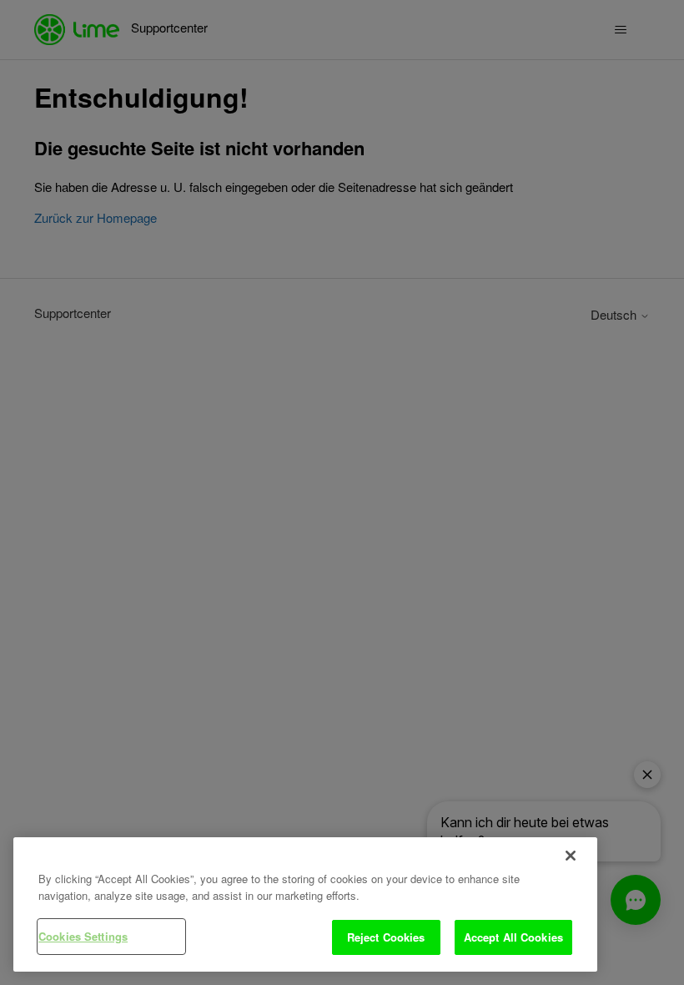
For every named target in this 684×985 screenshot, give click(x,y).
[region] (305, 904)
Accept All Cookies (513, 937)
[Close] (570, 855)
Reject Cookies (386, 937)
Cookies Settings (83, 936)
